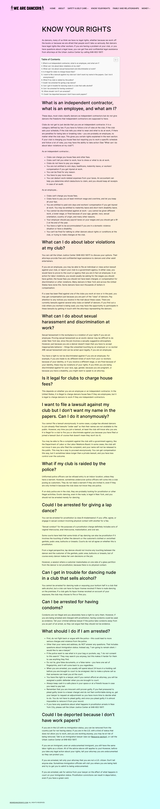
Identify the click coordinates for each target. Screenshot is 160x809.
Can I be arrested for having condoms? (58, 88)
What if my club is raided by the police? (58, 80)
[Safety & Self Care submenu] (87, 8)
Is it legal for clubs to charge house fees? (59, 72)
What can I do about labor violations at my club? (61, 66)
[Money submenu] (149, 8)
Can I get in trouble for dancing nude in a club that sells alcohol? (68, 86)
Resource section (98, 736)
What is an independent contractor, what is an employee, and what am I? (71, 63)
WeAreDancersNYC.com (19, 802)
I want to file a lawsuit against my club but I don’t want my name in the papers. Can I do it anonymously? (77, 76)
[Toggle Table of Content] (114, 60)
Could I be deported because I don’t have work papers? (65, 94)
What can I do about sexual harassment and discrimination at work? (69, 69)
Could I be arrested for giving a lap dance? (59, 83)
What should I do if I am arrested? (57, 91)
